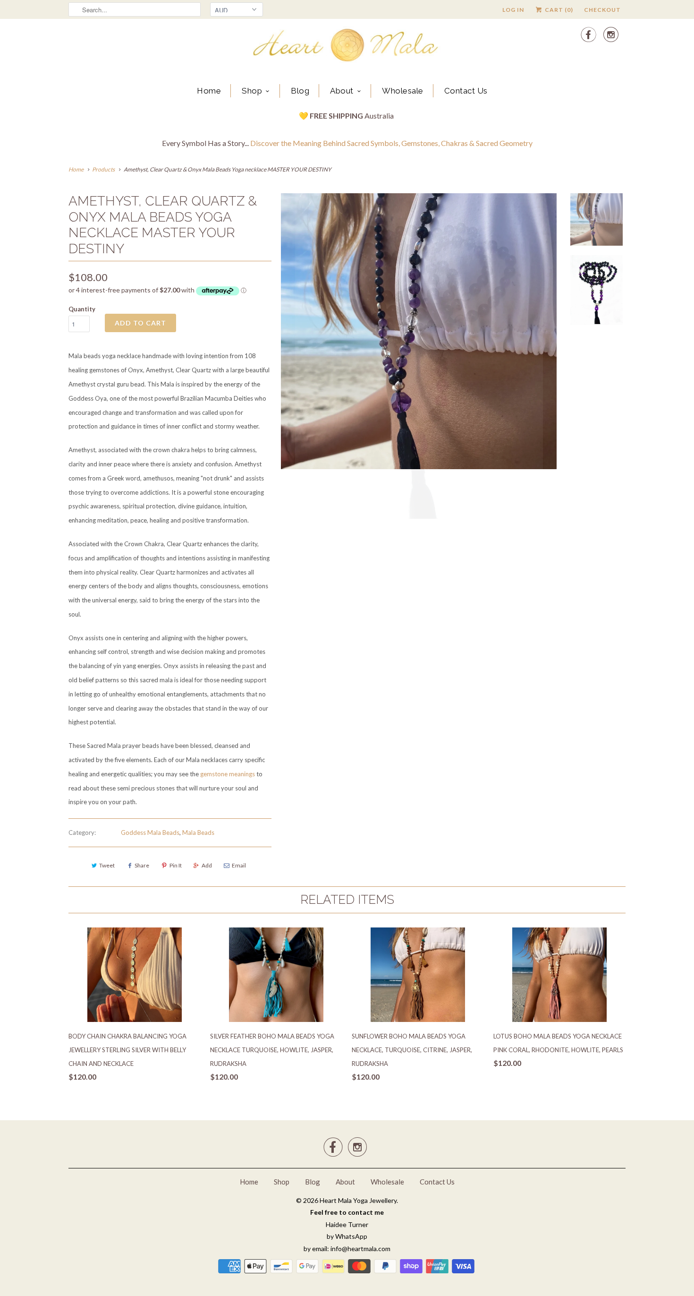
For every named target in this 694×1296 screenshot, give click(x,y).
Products (103, 169)
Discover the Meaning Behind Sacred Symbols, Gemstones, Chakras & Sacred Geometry (391, 142)
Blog (300, 90)
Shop (252, 90)
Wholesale (402, 90)
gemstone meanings (227, 774)
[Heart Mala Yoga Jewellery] (347, 47)
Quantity (81, 309)
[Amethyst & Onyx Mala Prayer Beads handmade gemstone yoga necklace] (419, 358)
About (342, 90)
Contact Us (466, 90)
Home (209, 90)
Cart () (558, 9)
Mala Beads (198, 832)
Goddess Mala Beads (150, 832)
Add (207, 865)
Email (239, 865)
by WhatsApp (347, 1236)
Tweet (107, 865)
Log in (513, 9)
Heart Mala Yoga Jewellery (358, 1200)
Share (142, 865)
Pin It (175, 865)
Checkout (602, 9)
